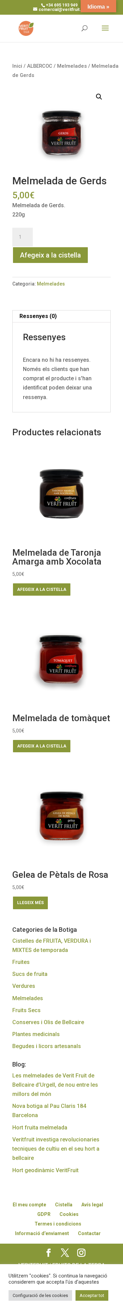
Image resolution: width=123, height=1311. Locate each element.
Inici (17, 66)
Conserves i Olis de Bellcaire (48, 1022)
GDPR (44, 1214)
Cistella (63, 1204)
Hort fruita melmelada (39, 1127)
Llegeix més (30, 902)
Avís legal (92, 1204)
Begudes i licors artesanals (46, 1046)
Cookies (69, 1214)
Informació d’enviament (42, 1233)
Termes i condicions (58, 1224)
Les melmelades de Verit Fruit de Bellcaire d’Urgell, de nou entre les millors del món (55, 1084)
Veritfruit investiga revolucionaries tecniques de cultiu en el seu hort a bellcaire (55, 1148)
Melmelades (72, 66)
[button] (99, 97)
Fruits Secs (26, 1010)
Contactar (89, 1233)
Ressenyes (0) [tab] (38, 316)
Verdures (23, 986)
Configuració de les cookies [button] (40, 1295)
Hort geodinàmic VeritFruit (45, 1170)
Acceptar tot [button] (92, 1295)
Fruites (21, 962)
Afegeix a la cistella (50, 255)
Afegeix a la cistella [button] (41, 589)
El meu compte (29, 1204)
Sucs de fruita (29, 974)
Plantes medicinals (36, 1034)
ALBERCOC (39, 66)
